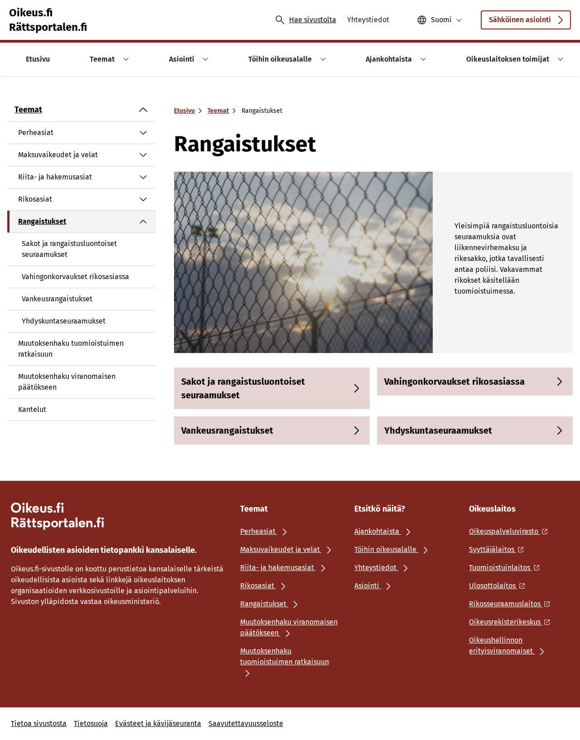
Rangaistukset (42, 221)
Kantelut (32, 409)
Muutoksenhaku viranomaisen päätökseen (67, 382)
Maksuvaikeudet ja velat (58, 154)
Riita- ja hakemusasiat (55, 177)
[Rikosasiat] (143, 199)
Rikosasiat (35, 199)
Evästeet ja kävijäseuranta (158, 723)
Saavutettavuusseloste (245, 723)
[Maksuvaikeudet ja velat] (143, 155)
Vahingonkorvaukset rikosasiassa (75, 276)
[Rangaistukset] (143, 221)
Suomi (441, 19)
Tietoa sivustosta (39, 723)
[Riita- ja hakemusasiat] (143, 177)
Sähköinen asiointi (520, 19)
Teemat (28, 110)
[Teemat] (143, 109)
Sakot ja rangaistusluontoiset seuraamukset (69, 249)
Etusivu (184, 111)
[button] (124, 59)
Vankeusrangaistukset (57, 299)
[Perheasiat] (143, 132)
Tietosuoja (91, 723)
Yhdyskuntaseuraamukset (64, 321)
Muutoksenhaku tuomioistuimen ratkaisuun (71, 348)
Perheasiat (35, 132)
